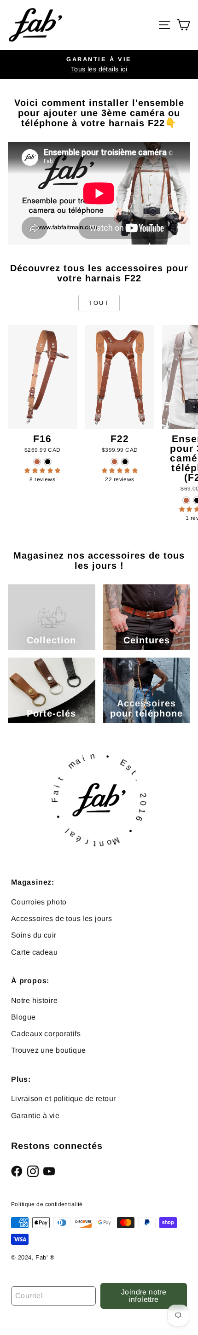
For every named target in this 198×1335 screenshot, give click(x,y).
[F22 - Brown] (114, 461)
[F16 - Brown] (37, 461)
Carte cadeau (34, 952)
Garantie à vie (35, 1115)
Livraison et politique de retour (63, 1098)
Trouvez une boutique (48, 1050)
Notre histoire (34, 1000)
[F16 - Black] (47, 461)
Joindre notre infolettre (143, 1295)
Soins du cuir (34, 935)
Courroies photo (38, 902)
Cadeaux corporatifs (46, 1034)
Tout (98, 302)
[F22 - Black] (125, 461)
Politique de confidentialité (47, 1204)
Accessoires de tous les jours (61, 918)
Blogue (23, 1017)
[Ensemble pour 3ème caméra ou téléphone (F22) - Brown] (186, 500)
